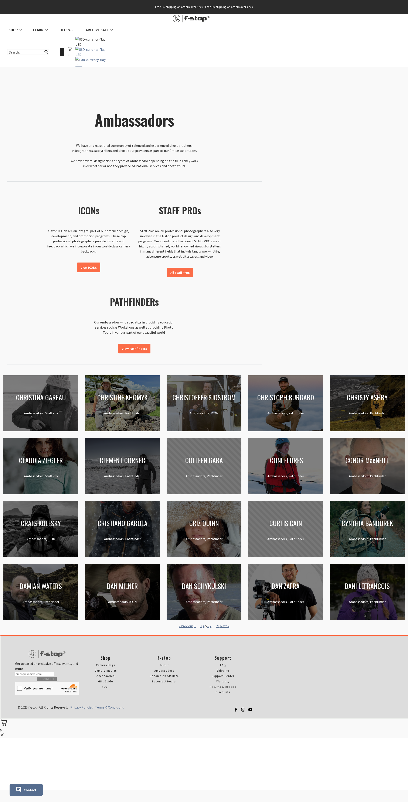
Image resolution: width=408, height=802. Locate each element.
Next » (224, 626)
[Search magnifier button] (46, 52)
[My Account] (62, 52)
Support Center (223, 676)
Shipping (223, 670)
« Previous (186, 626)
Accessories (105, 676)
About (164, 665)
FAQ (223, 665)
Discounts (223, 692)
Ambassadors (164, 670)
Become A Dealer (164, 681)
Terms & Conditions (109, 707)
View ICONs (89, 267)
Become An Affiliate (164, 676)
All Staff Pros (180, 272)
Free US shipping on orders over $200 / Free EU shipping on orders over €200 (204, 7)
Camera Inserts (106, 670)
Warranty (223, 681)
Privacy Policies (81, 707)
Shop (13, 30)
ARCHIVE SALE (97, 30)
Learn (38, 30)
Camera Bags (105, 665)
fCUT (105, 686)
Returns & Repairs (223, 686)
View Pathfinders (134, 348)
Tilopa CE (67, 30)
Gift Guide (105, 681)
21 (218, 626)
